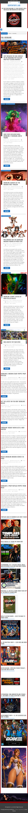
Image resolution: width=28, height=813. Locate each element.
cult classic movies (13, 66)
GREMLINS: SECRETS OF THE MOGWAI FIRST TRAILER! (12, 184)
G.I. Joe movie (20, 67)
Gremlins (11, 68)
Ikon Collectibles (13, 301)
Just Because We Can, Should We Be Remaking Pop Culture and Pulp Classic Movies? (13, 58)
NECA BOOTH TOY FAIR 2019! (12, 342)
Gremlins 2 (16, 141)
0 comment (10, 142)
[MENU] (1, 30)
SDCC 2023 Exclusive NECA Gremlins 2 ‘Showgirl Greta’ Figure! (13, 136)
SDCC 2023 (3, 103)
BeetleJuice (10, 64)
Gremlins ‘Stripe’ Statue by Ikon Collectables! (12, 297)
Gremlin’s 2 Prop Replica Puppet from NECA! (13, 487)
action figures (7, 141)
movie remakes (20, 71)
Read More (7, 99)
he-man (15, 68)
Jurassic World (21, 70)
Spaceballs (6, 76)
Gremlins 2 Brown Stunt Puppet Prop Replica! (13, 374)
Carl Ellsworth (23, 431)
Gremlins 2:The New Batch (13, 379)
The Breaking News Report (10, 103)
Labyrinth (6, 71)
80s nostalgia (16, 63)
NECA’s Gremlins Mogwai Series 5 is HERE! (12, 458)
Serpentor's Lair (14, 5)
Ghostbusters (6, 68)
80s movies (11, 63)
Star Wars (10, 76)
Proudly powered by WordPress (7, 809)
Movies (2, 406)
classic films (6, 66)
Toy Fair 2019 (3, 329)
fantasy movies (11, 67)
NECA (20, 141)
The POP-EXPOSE (4, 41)
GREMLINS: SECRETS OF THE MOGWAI (14, 188)
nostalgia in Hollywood (9, 73)
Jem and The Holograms (12, 70)
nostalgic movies (18, 73)
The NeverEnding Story (15, 77)
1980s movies (6, 63)
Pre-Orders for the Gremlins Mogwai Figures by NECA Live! (13, 240)
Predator (20, 345)
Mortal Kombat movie (12, 71)
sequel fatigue (19, 74)
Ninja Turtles (15, 345)
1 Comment (12, 78)
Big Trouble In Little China (18, 64)
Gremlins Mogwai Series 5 (13, 462)
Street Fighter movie (17, 76)
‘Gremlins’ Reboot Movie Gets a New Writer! (12, 428)
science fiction (12, 74)
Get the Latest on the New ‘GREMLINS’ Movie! (13, 402)
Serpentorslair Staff (15, 61)
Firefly (16, 67)
